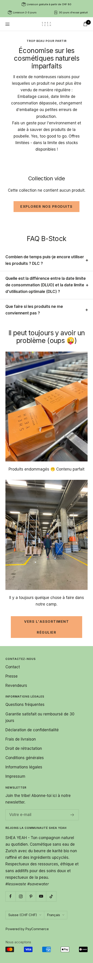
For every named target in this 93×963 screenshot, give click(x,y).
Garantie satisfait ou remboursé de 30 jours (39, 717)
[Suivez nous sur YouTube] (41, 896)
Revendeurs (16, 685)
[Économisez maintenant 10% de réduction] (72, 814)
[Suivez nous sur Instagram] (21, 896)
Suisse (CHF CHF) (22, 915)
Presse (11, 676)
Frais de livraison (20, 739)
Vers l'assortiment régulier (46, 627)
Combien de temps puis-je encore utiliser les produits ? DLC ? (44, 260)
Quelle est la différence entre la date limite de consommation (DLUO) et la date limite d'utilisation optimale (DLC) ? (45, 285)
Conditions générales (24, 757)
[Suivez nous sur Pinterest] (31, 896)
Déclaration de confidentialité (32, 730)
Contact (12, 667)
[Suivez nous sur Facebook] (10, 896)
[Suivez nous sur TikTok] (51, 896)
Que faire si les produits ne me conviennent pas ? (34, 309)
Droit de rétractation (23, 748)
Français (53, 915)
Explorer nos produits (46, 206)
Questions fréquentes (24, 704)
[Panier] (85, 24)
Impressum (15, 776)
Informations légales (23, 767)
